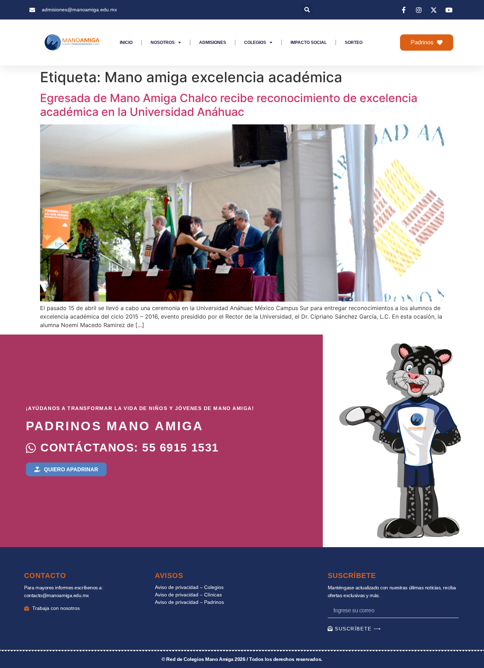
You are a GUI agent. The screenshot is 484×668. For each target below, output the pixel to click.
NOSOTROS (163, 42)
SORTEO (353, 42)
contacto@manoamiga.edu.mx (56, 595)
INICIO (126, 42)
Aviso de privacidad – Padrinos (189, 602)
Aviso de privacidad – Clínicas (188, 594)
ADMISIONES (212, 42)
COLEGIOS (255, 42)
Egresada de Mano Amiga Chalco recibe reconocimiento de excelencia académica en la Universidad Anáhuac (228, 104)
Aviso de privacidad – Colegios (189, 587)
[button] (307, 9)
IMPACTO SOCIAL (309, 42)
